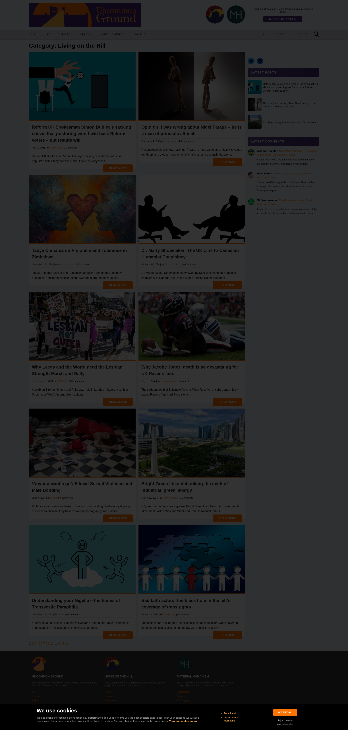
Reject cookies (285, 720)
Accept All (285, 712)
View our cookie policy (183, 720)
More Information (285, 724)
